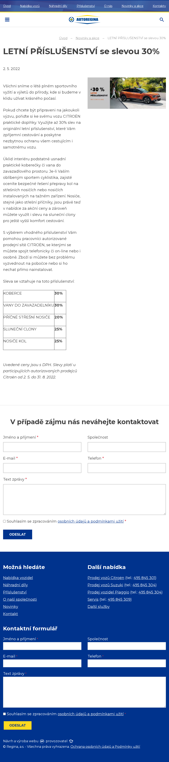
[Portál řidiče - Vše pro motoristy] (70, 741)
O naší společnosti (20, 599)
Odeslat (17, 534)
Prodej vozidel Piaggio (108, 592)
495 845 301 (144, 578)
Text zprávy (15, 479)
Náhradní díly (58, 6)
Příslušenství (86, 6)
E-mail (10, 458)
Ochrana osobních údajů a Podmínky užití (105, 747)
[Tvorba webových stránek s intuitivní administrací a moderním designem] (41, 741)
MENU (7, 19)
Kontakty (159, 6)
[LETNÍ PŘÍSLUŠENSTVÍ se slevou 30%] (127, 93)
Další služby (99, 606)
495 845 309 (119, 599)
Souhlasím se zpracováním (66, 521)
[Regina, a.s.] (85, 19)
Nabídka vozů (30, 6)
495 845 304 (144, 585)
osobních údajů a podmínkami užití (91, 521)
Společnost (98, 437)
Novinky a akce (132, 6)
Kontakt (10, 614)
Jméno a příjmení (20, 437)
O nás (108, 6)
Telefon (96, 458)
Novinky (10, 606)
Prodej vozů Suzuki (105, 585)
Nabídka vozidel (18, 578)
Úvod (7, 6)
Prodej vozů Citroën (106, 578)
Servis (93, 599)
